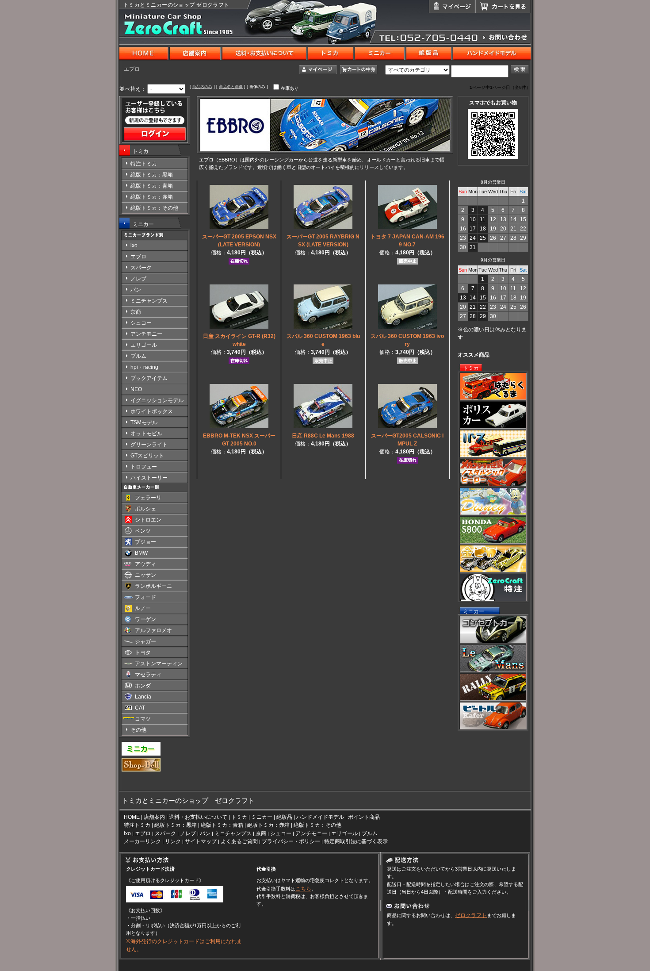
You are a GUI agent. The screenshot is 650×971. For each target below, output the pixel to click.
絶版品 (284, 817)
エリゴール (344, 833)
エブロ (143, 833)
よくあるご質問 (239, 841)
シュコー (280, 833)
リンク (173, 841)
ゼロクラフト (471, 915)
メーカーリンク (142, 841)
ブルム (370, 833)
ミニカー (143, 224)
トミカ (141, 151)
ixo (127, 833)
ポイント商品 (364, 817)
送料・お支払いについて (198, 817)
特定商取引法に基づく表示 (356, 841)
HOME (132, 817)
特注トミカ (137, 825)
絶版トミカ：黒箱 (175, 825)
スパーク (165, 833)
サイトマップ (201, 841)
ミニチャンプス (233, 833)
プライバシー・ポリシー (291, 841)
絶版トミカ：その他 (317, 825)
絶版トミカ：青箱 (222, 825)
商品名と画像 (231, 86)
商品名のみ (202, 86)
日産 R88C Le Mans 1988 (323, 436)
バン (205, 833)
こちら (303, 889)
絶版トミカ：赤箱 (268, 825)
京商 (261, 833)
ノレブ (188, 833)
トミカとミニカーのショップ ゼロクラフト (176, 5)
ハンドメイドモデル (320, 817)
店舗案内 (154, 817)
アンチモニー (311, 833)
